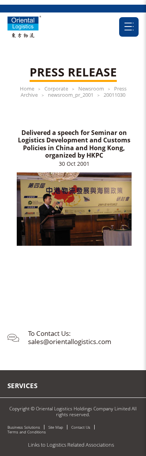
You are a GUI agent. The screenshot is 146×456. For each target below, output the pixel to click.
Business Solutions (23, 427)
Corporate (56, 88)
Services (22, 385)
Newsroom (91, 88)
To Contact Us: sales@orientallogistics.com (69, 337)
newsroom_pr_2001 (70, 94)
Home (27, 88)
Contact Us (80, 427)
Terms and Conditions (26, 432)
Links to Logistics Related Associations (71, 444)
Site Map (55, 427)
